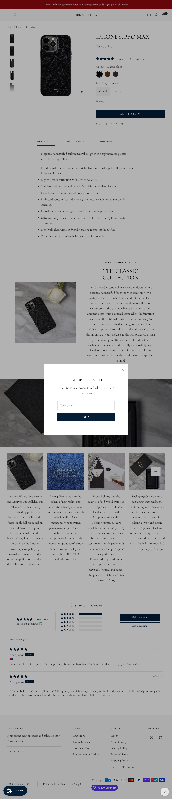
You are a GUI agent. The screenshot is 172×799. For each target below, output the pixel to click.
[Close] (123, 369)
